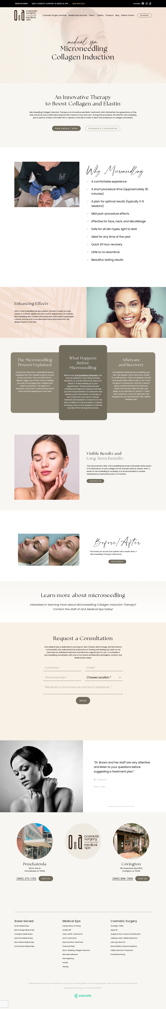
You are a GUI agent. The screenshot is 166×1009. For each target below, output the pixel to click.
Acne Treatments (70, 938)
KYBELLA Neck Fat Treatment (122, 950)
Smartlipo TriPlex (117, 926)
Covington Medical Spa (23, 934)
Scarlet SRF (67, 930)
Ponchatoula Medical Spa (24, 946)
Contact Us (95, 481)
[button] (108, 806)
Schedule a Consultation (102, 128)
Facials (65, 962)
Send (83, 700)
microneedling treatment (86, 375)
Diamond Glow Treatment (73, 942)
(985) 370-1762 (26, 878)
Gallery (100, 15)
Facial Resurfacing (118, 954)
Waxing (65, 966)
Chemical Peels (69, 946)
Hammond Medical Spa (23, 938)
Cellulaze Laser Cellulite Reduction (124, 938)
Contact (144, 15)
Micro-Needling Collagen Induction (76, 950)
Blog (117, 15)
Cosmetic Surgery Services (55, 15)
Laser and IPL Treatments (72, 934)
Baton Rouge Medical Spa (24, 930)
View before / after (66, 128)
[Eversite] (83, 996)
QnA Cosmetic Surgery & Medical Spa (50, 3)
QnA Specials (78, 3)
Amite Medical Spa (21, 926)
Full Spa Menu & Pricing (72, 926)
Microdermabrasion (70, 954)
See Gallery (117, 561)
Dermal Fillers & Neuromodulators (124, 946)
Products (109, 15)
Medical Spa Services (77, 15)
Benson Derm (21, 3)
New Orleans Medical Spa (24, 942)
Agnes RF (114, 930)
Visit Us (45, 878)
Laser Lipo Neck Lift (118, 942)
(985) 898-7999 (122, 878)
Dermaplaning (68, 958)
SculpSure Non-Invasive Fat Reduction (126, 934)
